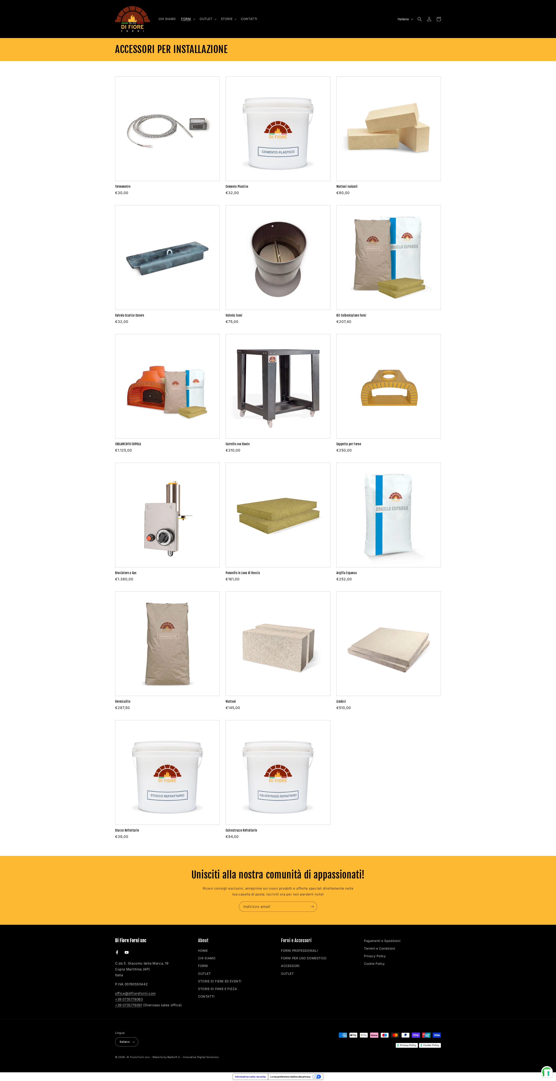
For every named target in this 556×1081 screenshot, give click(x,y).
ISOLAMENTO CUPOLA (128, 444)
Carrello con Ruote (238, 444)
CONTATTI (206, 996)
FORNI (203, 966)
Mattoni (231, 702)
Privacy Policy (375, 956)
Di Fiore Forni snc (138, 1057)
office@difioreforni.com (135, 993)
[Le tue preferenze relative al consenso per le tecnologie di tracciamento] (548, 1073)
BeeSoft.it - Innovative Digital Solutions (193, 1057)
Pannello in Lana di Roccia (243, 573)
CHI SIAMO (206, 958)
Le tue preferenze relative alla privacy (290, 1076)
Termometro (123, 187)
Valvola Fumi (234, 315)
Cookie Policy (374, 963)
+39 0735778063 (129, 999)
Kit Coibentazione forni (351, 315)
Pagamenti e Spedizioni (382, 941)
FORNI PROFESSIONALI (299, 950)
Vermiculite (122, 702)
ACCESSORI (290, 966)
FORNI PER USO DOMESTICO (304, 958)
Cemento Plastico (237, 187)
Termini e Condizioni (379, 948)
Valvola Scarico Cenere (129, 315)
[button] (188, 18)
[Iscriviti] (312, 907)
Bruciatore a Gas (126, 573)
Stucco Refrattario (127, 830)
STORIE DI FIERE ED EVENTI (220, 981)
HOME (203, 950)
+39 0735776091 (128, 1005)
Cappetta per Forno (348, 444)
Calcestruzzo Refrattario (241, 830)
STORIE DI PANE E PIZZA (217, 989)
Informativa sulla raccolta (250, 1076)
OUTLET (204, 973)
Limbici (341, 702)
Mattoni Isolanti (347, 187)
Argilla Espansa (346, 573)
